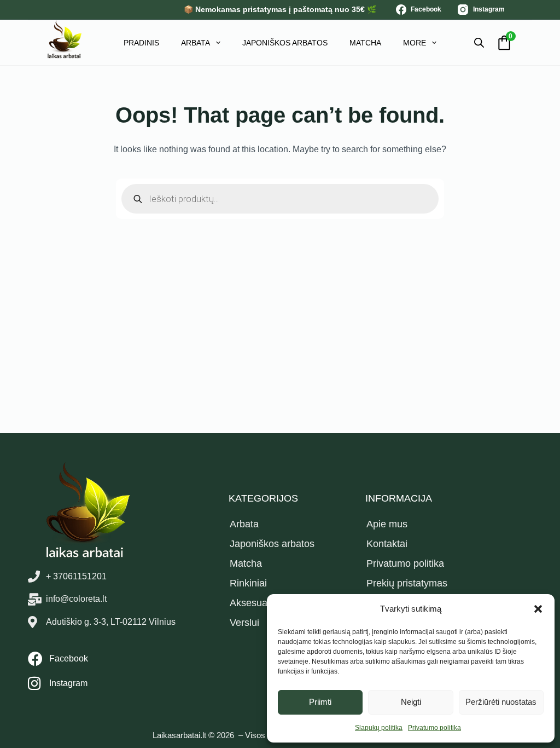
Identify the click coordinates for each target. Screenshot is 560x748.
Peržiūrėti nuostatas (500, 701)
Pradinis (141, 42)
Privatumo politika (434, 728)
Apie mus (386, 524)
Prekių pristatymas (406, 583)
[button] (538, 608)
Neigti (411, 701)
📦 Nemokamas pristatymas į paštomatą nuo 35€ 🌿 (280, 9)
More (414, 42)
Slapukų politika (378, 728)
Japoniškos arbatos (285, 42)
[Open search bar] (479, 43)
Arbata (195, 42)
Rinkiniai (248, 583)
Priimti (320, 701)
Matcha (365, 42)
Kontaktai (386, 543)
